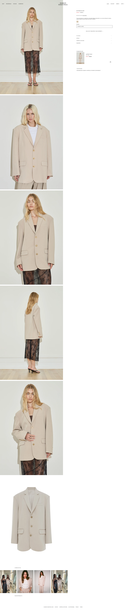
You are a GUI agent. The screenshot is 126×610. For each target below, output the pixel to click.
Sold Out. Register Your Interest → (94, 31)
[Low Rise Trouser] (80, 58)
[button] (3, 3)
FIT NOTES (78, 35)
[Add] (110, 62)
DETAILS (77, 38)
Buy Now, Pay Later (81, 15)
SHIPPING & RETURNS (80, 40)
